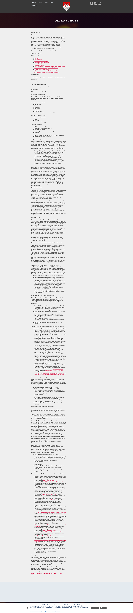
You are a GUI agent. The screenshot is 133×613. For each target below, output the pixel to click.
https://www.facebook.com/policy (49, 494)
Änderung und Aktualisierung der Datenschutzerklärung (46, 72)
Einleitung (36, 58)
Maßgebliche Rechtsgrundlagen (41, 62)
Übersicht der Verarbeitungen (41, 61)
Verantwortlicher (38, 59)
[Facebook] (91, 3)
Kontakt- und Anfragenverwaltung (42, 69)
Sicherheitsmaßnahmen (39, 63)
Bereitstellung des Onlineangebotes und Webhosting (46, 68)
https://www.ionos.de (58, 369)
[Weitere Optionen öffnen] (39, 5)
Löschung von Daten (39, 65)
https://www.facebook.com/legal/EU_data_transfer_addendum (49, 536)
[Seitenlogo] (66, 6)
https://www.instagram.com (49, 480)
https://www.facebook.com (49, 530)
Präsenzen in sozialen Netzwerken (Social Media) (45, 70)
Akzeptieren (94, 608)
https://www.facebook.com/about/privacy (54, 531)
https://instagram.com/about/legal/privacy (55, 481)
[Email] (99, 3)
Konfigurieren (56, 611)
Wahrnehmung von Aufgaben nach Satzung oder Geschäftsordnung (49, 66)
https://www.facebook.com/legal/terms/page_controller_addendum (50, 512)
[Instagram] (95, 3)
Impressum (47, 611)
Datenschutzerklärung (36, 611)
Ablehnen (103, 608)
